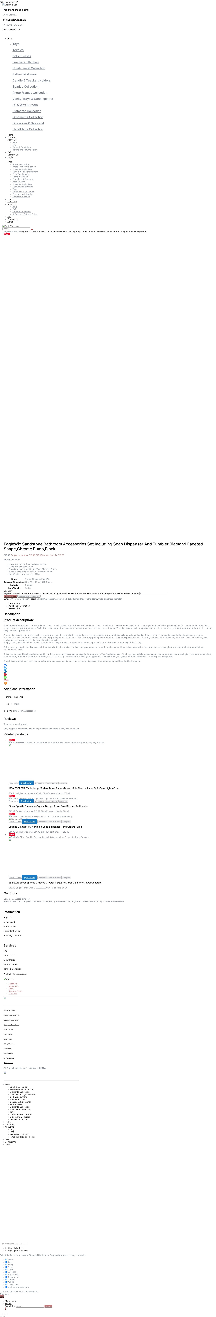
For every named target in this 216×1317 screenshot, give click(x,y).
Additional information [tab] (19, 606)
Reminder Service (12, 931)
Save (7, 234)
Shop (10, 161)
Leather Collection (25, 62)
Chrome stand (8, 1053)
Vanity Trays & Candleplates (32, 99)
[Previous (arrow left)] (1, 1316)
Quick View (26, 783)
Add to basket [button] (15, 821)
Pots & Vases (21, 56)
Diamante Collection (26, 111)
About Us (12, 204)
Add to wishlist (24, 596)
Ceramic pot (8, 1048)
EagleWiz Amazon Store (15, 974)
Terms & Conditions (21, 211)
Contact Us (13, 219)
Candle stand (8, 1039)
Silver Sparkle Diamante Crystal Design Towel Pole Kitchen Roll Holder (48, 806)
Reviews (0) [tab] (14, 608)
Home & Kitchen (20, 176)
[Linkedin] (5, 671)
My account (9, 922)
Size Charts (9, 960)
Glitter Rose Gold (9, 1011)
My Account (10, 1301)
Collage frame (8, 1063)
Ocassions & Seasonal (28, 123)
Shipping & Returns (13, 935)
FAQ (14, 209)
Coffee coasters (9, 1058)
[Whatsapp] (5, 677)
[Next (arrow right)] (4, 1316)
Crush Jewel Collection (28, 68)
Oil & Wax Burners (25, 105)
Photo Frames (8, 1034)
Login (10, 221)
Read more (14, 783)
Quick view (39, 783)
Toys (15, 44)
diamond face (79, 599)
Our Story (12, 201)
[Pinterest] (5, 674)
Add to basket (10, 596)
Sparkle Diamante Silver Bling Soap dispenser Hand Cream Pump (45, 826)
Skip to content (7, 2)
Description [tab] (14, 603)
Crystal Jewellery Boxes (11, 1015)
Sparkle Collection (25, 86)
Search (8, 1303)
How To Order (10, 964)
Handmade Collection (22, 186)
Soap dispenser (105, 599)
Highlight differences (18, 1250)
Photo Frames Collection (29, 92)
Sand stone (92, 599)
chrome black (64, 599)
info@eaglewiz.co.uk (14, 19)
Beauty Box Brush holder (11, 1025)
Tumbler (118, 599)
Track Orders (10, 926)
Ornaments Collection (27, 117)
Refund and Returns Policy (24, 214)
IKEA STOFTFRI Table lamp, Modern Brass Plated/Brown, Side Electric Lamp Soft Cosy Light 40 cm (64, 788)
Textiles (18, 50)
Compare (36, 596)
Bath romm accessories (46, 599)
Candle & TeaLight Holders (31, 80)
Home (10, 199)
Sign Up (7, 917)
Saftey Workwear (24, 74)
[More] (6, 683)
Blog (14, 206)
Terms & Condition (12, 969)
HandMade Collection (27, 129)
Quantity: (8, 591)
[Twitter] (5, 668)
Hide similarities (15, 1248)
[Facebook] (5, 665)
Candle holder (8, 1029)
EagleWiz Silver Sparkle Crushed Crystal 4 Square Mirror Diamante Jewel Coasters (55, 882)
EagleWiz (18, 697)
